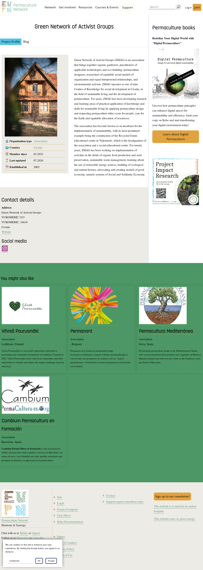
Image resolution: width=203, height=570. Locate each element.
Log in (188, 7)
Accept (51, 561)
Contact (110, 495)
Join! (197, 7)
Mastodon (22, 538)
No (39, 561)
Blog (26, 42)
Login (60, 503)
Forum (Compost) (67, 509)
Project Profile (10, 42)
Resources (85, 7)
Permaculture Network (24, 7)
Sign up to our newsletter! (172, 496)
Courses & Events (106, 7)
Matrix (24, 533)
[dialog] (32, 553)
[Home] (6, 7)
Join (59, 497)
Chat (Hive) (64, 515)
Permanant (81, 331)
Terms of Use (64, 555)
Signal (36, 533)
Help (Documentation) (70, 521)
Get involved (67, 7)
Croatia (38, 147)
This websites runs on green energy (174, 518)
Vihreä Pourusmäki (20, 331)
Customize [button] (14, 561)
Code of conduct (67, 542)
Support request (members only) (124, 501)
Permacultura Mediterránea (166, 331)
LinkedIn (38, 538)
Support (127, 7)
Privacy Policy (65, 549)
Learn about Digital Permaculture (175, 136)
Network (50, 7)
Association (40, 141)
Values (61, 536)
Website (6, 232)
